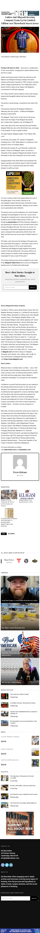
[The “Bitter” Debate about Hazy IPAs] (20, 617)
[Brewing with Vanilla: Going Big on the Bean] (4, 787)
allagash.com (7, 352)
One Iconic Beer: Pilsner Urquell (19, 694)
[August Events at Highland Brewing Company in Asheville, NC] (4, 713)
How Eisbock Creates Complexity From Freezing (24, 794)
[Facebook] (3, 865)
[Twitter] (7, 865)
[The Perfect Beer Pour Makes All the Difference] (4, 805)
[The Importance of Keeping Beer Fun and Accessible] (4, 778)
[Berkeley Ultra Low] (20, 930)
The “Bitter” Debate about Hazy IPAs (13, 628)
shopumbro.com (25, 450)
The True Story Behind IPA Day (11, 682)
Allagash (11, 533)
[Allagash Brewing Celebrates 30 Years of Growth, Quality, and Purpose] (9, 494)
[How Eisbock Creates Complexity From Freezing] (4, 796)
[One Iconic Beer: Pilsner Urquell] (4, 696)
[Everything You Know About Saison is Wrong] (4, 705)
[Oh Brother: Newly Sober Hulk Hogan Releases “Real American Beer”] (20, 644)
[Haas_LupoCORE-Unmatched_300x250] (20, 183)
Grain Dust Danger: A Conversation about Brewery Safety (20, 600)
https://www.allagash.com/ (13, 359)
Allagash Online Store (12, 263)
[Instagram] (11, 865)
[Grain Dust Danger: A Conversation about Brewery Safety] (20, 589)
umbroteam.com (10, 450)
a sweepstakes (11, 222)
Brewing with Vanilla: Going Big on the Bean (22, 785)
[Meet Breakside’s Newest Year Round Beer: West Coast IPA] (4, 723)
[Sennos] (20, 13)
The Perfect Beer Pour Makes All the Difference (23, 803)
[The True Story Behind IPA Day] (20, 671)
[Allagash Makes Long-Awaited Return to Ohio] (27, 494)
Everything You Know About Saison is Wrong (22, 703)
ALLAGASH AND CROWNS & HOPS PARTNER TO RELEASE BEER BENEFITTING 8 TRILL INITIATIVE (9, 522)
